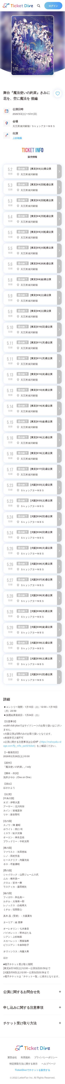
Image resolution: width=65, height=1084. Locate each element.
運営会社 (12, 1057)
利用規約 (25, 1057)
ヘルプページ (49, 1063)
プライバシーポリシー (46, 1057)
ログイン (53, 5)
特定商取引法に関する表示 (24, 1063)
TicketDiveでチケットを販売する (32, 1070)
